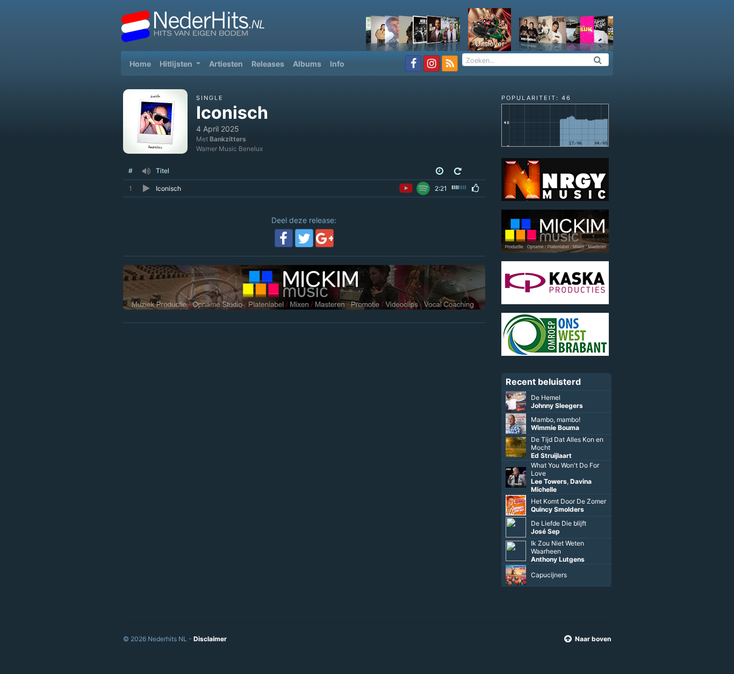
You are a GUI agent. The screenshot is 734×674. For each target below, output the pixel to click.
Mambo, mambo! (555, 419)
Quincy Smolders (557, 509)
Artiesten (226, 63)
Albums (307, 63)
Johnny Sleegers (557, 405)
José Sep (545, 531)
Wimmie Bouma (555, 428)
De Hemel (545, 397)
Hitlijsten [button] (177, 63)
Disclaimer (210, 639)
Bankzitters (228, 139)
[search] (598, 59)
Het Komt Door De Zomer (568, 501)
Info (337, 63)
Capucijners (549, 575)
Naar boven (593, 639)
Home (142, 63)
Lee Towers (549, 481)
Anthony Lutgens (558, 559)
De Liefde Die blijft (558, 523)
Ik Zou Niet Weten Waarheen (557, 547)
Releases (267, 63)
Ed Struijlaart (551, 455)
